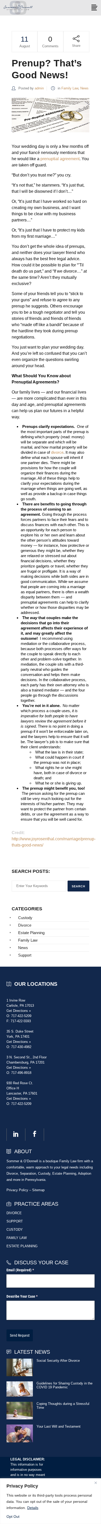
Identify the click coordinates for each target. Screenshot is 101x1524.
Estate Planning (31, 932)
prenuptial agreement (60, 159)
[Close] (95, 1483)
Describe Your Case (28, 1296)
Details (32, 1508)
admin (39, 88)
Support (24, 955)
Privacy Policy (17, 1190)
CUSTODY (14, 1229)
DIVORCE (14, 1213)
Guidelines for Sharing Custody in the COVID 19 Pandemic (64, 1385)
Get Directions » (18, 1011)
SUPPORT (14, 1221)
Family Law (69, 88)
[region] (50, 1501)
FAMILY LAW (16, 1238)
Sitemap (38, 1190)
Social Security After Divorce (58, 1361)
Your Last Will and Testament (59, 1426)
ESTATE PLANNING (22, 1246)
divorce (57, 452)
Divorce (24, 925)
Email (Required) (26, 1270)
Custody (25, 917)
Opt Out (12, 1516)
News (84, 88)
